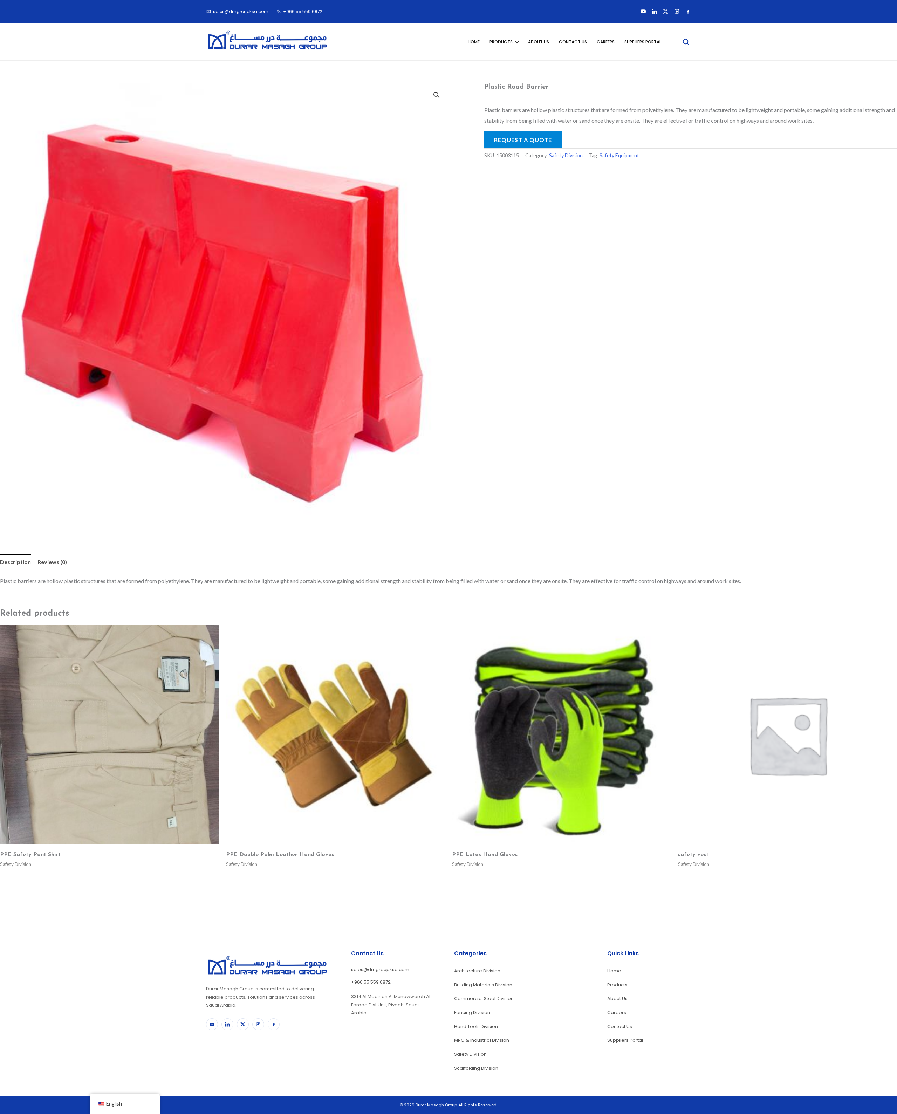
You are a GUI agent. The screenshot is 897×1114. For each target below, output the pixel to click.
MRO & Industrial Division (481, 1040)
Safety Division (566, 155)
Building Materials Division (483, 985)
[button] (436, 95)
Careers (606, 42)
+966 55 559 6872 (371, 982)
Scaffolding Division (476, 1068)
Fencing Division (472, 1012)
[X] (665, 11)
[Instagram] (676, 11)
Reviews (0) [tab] (52, 562)
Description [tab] (15, 562)
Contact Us (573, 42)
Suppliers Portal (642, 42)
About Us (617, 998)
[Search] (685, 41)
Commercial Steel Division (484, 998)
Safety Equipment (619, 155)
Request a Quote (523, 139)
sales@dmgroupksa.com (380, 969)
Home (474, 42)
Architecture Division (477, 971)
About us (538, 42)
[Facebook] (688, 11)
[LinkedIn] (654, 11)
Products (501, 42)
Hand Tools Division (476, 1026)
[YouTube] (643, 11)
